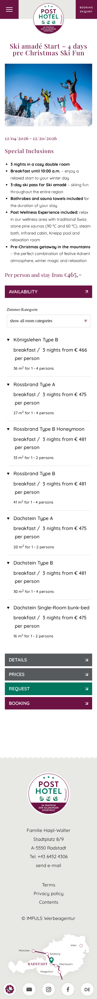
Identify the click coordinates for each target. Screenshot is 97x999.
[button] (9, 989)
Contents (48, 902)
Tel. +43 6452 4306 (49, 856)
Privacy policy (49, 893)
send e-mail (48, 865)
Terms (48, 885)
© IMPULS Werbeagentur (48, 918)
